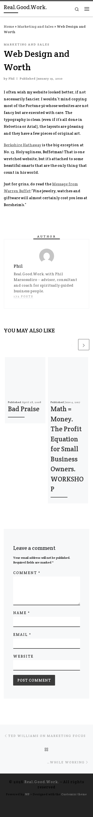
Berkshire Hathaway (22, 145)
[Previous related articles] (71, 344)
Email (22, 634)
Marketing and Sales (35, 26)
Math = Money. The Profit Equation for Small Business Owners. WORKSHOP (67, 449)
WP (27, 794)
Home (9, 26)
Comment (26, 572)
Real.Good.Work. (41, 781)
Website (23, 656)
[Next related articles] (83, 344)
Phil (11, 79)
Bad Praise (23, 409)
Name (21, 612)
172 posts (23, 296)
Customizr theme (74, 794)
